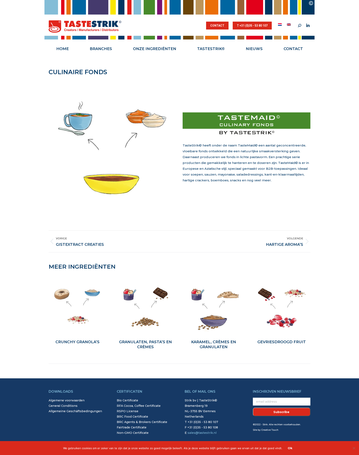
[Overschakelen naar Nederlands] (280, 24)
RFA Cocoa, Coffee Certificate (139, 406)
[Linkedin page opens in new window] (307, 25)
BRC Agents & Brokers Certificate (142, 422)
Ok (290, 448)
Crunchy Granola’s (77, 342)
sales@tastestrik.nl (202, 433)
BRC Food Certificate (132, 416)
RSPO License (127, 411)
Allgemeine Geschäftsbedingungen (75, 411)
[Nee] (354, 448)
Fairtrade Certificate (131, 427)
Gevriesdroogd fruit (281, 342)
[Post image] (77, 305)
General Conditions (63, 406)
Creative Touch (269, 429)
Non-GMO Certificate (133, 433)
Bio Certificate (127, 400)
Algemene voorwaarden (67, 400)
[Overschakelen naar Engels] (289, 24)
